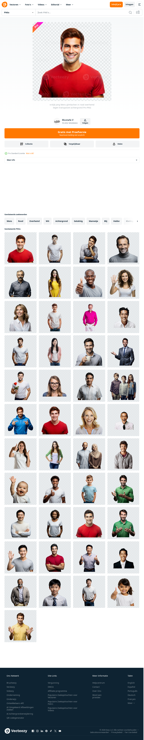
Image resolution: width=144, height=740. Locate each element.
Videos (41, 4)
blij (105, 221)
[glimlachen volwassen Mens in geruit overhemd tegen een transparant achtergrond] (20, 283)
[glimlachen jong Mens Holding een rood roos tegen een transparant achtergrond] (20, 386)
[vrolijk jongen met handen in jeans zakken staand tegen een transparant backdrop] (55, 317)
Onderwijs (11, 699)
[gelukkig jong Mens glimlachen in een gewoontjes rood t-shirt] (55, 420)
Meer (68, 4)
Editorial (55, 4)
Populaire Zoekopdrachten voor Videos (61, 709)
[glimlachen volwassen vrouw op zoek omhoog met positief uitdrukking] (20, 317)
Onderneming (13, 695)
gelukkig (78, 221)
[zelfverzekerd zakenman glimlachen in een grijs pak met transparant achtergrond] (123, 351)
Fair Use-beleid (129, 732)
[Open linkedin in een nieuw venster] (42, 731)
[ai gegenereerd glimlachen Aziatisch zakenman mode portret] (123, 557)
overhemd (34, 221)
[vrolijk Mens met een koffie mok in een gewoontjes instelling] (89, 351)
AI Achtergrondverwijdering (19, 713)
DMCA (50, 687)
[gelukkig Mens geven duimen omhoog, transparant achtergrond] (89, 557)
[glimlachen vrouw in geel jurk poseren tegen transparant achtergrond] (55, 283)
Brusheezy (11, 682)
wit (47, 221)
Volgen (84, 123)
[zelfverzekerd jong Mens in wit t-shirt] (55, 248)
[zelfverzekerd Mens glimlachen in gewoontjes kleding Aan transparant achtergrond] (89, 592)
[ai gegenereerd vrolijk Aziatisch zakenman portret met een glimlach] (123, 420)
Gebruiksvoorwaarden (97, 732)
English (129, 682)
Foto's (28, 4)
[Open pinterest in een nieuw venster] (46, 731)
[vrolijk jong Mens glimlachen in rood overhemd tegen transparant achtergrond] (20, 248)
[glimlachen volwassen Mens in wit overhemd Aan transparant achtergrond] (89, 386)
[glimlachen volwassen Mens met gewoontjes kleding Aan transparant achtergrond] (20, 592)
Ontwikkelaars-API (14, 703)
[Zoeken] (128, 12)
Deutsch (130, 695)
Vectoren (14, 4)
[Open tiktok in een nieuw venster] (51, 731)
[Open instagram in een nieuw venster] (37, 731)
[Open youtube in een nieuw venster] (60, 731)
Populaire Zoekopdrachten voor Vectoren (61, 696)
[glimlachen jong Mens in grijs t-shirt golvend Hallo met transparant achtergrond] (20, 557)
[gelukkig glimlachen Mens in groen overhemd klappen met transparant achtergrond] (123, 489)
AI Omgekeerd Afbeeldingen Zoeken (16, 708)
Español (129, 687)
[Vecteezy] (4, 4)
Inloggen (127, 4)
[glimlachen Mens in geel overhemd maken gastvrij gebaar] (20, 626)
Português (131, 691)
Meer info (11, 160)
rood (20, 221)
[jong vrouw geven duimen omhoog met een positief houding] (20, 454)
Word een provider (95, 696)
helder (116, 221)
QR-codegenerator (15, 717)
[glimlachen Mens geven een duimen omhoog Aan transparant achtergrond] (55, 489)
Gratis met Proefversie (71, 133)
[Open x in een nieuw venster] (55, 731)
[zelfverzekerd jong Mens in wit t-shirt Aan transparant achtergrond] (20, 351)
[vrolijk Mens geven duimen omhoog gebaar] (89, 283)
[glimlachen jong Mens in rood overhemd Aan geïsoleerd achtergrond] (89, 523)
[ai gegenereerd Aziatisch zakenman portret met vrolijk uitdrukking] (123, 317)
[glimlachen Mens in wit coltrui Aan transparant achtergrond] (20, 523)
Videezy (10, 691)
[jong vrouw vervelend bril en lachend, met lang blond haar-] (55, 386)
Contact (94, 687)
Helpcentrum (97, 682)
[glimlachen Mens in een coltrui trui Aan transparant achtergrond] (123, 248)
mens (9, 221)
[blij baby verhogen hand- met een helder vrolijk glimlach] (20, 489)
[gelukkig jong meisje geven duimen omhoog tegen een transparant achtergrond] (123, 592)
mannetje (93, 221)
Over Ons (95, 691)
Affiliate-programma (56, 691)
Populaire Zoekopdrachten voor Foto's (61, 702)
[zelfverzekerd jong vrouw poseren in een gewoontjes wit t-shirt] (55, 523)
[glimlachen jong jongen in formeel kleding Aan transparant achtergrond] (55, 592)
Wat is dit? (30, 153)
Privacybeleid (114, 732)
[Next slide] (132, 221)
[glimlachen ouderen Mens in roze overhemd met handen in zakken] (89, 317)
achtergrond (61, 221)
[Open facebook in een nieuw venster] (33, 731)
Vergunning (52, 682)
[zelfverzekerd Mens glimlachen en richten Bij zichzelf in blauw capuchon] (20, 420)
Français (130, 699)
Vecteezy (10, 687)
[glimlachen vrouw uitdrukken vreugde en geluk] (89, 420)
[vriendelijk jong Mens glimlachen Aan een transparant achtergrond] (123, 454)
